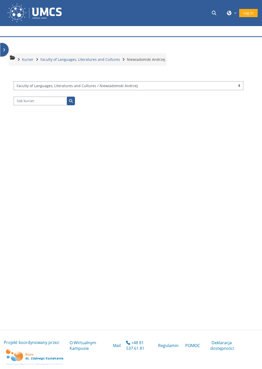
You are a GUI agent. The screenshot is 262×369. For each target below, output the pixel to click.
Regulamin (168, 345)
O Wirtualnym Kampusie (83, 345)
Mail (117, 345)
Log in (248, 12)
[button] (215, 13)
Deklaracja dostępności (222, 345)
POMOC (192, 345)
